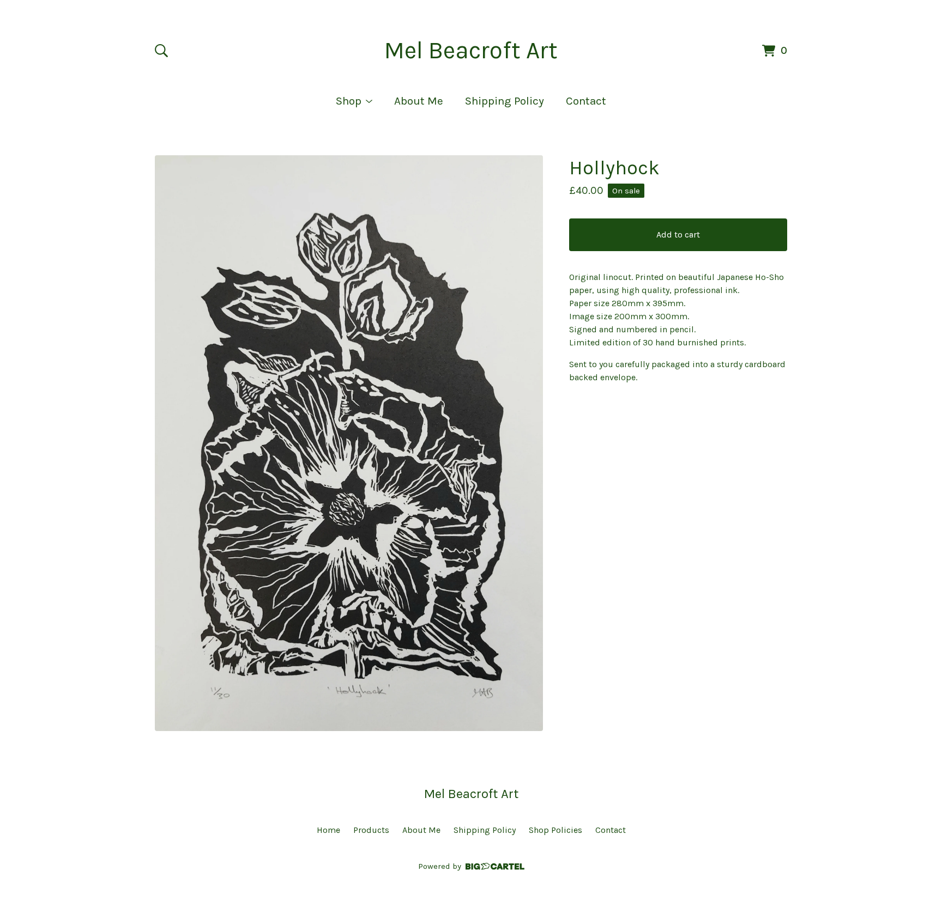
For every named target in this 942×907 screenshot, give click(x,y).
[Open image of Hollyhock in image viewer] (349, 443)
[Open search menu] (161, 50)
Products (371, 830)
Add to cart (678, 234)
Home (328, 830)
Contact (586, 100)
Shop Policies (555, 830)
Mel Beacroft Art (471, 50)
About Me (418, 100)
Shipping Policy (504, 100)
